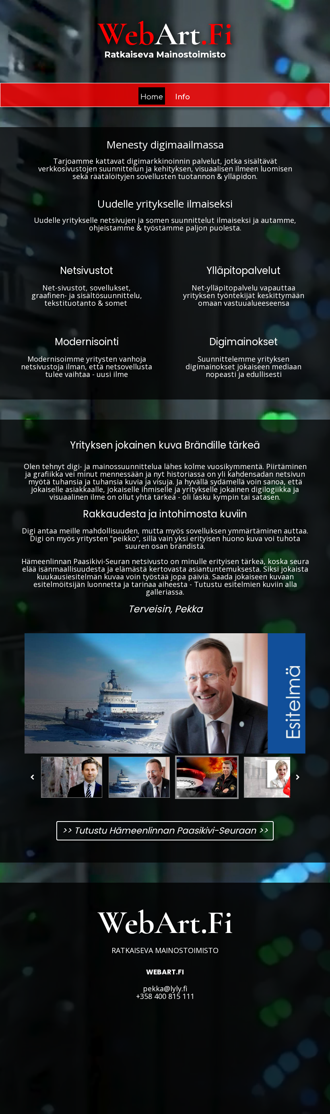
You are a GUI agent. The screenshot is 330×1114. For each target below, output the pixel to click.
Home (151, 97)
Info (182, 97)
